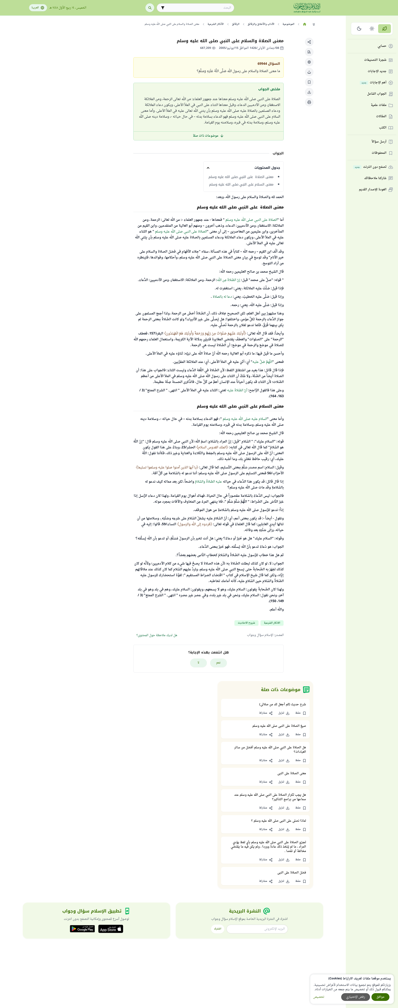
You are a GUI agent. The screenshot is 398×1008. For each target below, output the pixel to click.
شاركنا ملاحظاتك (375, 178)
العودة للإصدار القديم (373, 190)
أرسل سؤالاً (379, 142)
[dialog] (352, 989)
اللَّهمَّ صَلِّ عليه (262, 362)
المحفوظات (379, 153)
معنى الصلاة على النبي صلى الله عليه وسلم (241, 177)
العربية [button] (35, 7)
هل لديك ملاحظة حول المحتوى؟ (156, 635)
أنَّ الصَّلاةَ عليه (237, 390)
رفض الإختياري (355, 997)
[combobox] (198, 8)
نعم (218, 663)
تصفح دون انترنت (371, 167)
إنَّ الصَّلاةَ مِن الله (228, 280)
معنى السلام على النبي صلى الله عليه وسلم (241, 184)
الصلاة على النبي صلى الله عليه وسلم (251, 220)
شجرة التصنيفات (375, 60)
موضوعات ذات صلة (205, 136)
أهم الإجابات (374, 83)
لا (198, 663)
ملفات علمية (379, 105)
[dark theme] (359, 28)
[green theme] (384, 28)
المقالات (381, 116)
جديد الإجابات (377, 71)
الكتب (383, 128)
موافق (380, 997)
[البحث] (149, 7)
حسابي (382, 46)
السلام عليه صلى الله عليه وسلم (245, 419)
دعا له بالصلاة (222, 297)
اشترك (217, 928)
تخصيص (318, 997)
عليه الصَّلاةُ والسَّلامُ (208, 482)
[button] (309, 42)
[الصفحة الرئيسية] (304, 24)
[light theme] (372, 28)
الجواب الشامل (377, 94)
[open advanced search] (163, 8)
